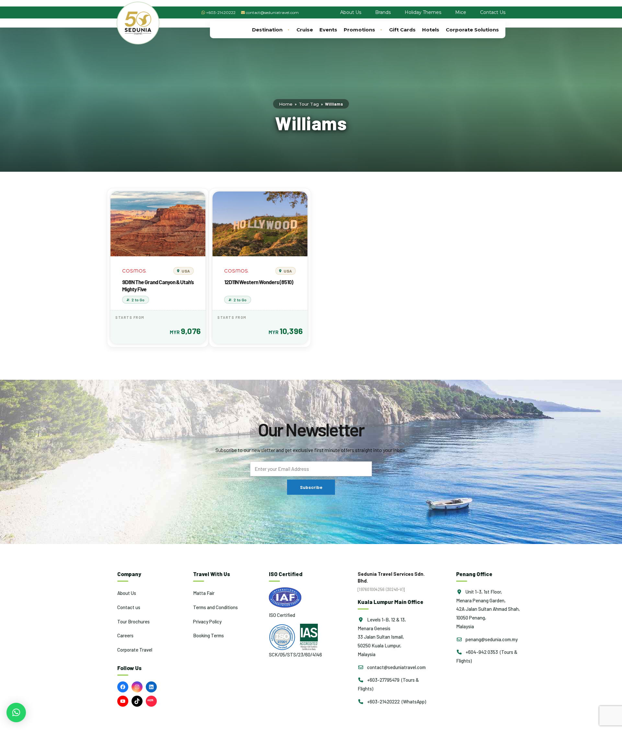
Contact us (128, 607)
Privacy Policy (207, 621)
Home (286, 104)
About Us (350, 12)
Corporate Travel (134, 650)
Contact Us (492, 12)
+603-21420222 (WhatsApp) (396, 701)
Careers (125, 635)
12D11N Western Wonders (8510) (258, 282)
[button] (16, 712)
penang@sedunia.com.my (491, 639)
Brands (383, 12)
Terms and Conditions (215, 607)
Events (328, 30)
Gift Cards (402, 30)
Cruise (304, 30)
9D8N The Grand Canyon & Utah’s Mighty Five (158, 285)
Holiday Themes (423, 12)
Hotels (430, 30)
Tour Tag (309, 104)
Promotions (359, 30)
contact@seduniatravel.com (272, 12)
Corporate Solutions (472, 30)
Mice (460, 12)
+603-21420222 (221, 12)
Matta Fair (203, 593)
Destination (267, 30)
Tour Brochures (133, 621)
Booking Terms (208, 635)
